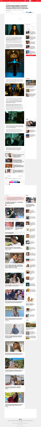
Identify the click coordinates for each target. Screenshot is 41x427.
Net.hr (6, 230)
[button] (23, 12)
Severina (6, 178)
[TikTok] (32, 26)
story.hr (20, 178)
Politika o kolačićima (17, 423)
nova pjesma (9, 178)
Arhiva (27, 423)
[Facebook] (27, 26)
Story (17, 178)
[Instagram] (29, 26)
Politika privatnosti (25, 423)
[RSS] (34, 26)
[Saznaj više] (35, 78)
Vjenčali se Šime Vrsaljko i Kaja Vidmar (12, 219)
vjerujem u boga (14, 178)
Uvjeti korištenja (21, 423)
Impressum (14, 423)
